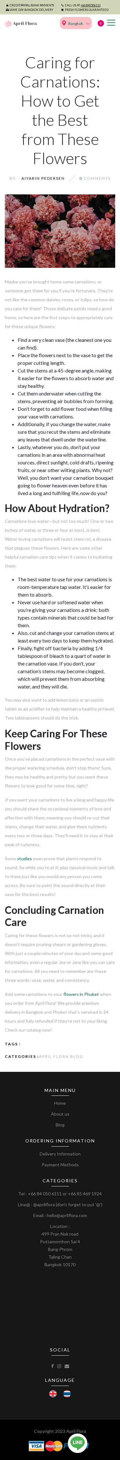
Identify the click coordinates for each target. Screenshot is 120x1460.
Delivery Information (60, 1153)
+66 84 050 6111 (45, 1193)
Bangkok (75, 23)
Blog (60, 1124)
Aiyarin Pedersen (43, 178)
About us (60, 1114)
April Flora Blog (61, 1056)
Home (60, 1103)
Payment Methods (60, 1164)
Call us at (82, 5)
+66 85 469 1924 (85, 1193)
